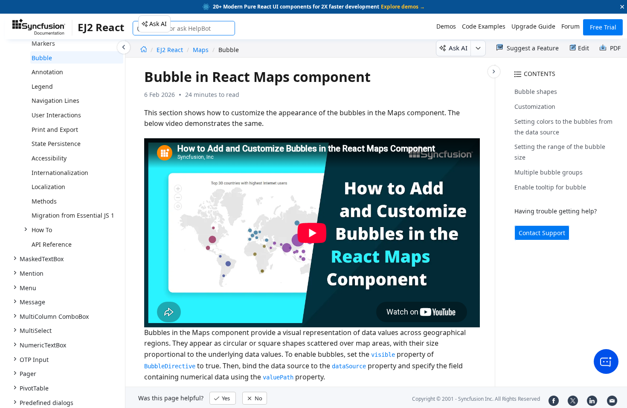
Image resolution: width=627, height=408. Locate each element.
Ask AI (158, 24)
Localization (48, 187)
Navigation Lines (55, 100)
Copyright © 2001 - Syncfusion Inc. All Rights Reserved (476, 398)
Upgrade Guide (533, 26)
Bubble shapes (535, 91)
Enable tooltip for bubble (550, 187)
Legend (42, 86)
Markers (43, 43)
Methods (44, 201)
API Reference (52, 244)
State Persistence (56, 144)
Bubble (42, 58)
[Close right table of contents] (494, 71)
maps (201, 50)
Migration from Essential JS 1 (73, 215)
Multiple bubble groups (548, 172)
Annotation (47, 72)
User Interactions (56, 115)
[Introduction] (143, 50)
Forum (570, 26)
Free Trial (603, 27)
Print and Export (55, 129)
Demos (446, 26)
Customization (534, 106)
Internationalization (60, 173)
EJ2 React (171, 50)
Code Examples (483, 26)
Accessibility (49, 158)
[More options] (477, 48)
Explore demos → (403, 6)
